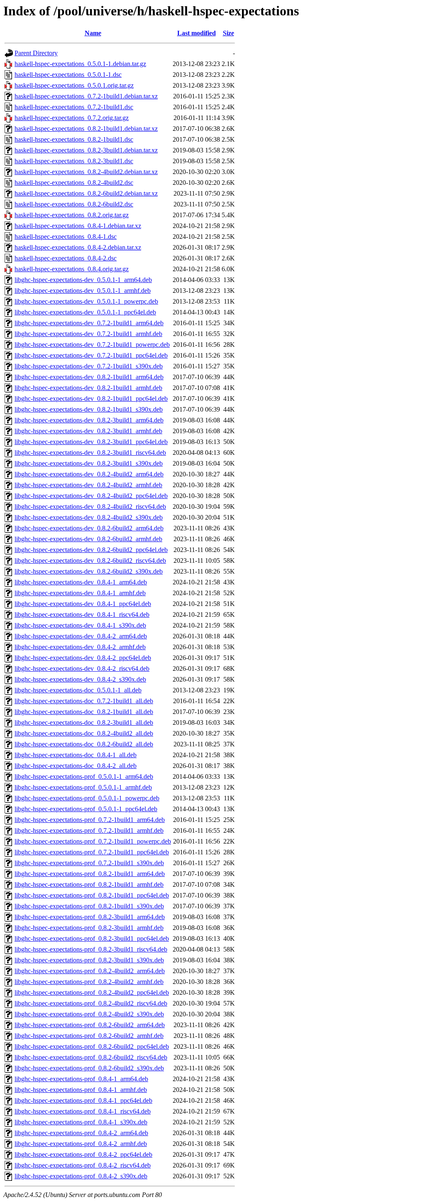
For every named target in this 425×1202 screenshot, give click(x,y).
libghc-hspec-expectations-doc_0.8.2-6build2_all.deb (84, 744)
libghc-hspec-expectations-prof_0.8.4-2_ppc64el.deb (83, 1154)
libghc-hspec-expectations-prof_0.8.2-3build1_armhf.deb (89, 927)
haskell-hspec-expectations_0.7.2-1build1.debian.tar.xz (86, 96)
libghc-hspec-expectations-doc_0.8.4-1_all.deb (76, 754)
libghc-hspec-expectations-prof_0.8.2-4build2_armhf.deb (89, 981)
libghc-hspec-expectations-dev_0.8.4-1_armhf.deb (80, 592)
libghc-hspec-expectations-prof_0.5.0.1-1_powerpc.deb (87, 798)
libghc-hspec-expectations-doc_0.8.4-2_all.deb (76, 765)
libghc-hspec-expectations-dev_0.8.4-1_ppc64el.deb (83, 603)
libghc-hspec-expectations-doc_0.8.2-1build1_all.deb (84, 711)
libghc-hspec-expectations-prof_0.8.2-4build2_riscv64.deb (91, 1003)
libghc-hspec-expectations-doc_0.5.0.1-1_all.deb (78, 690)
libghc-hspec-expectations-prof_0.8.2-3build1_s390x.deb (89, 960)
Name (93, 33)
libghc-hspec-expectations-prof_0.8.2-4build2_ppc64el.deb (92, 992)
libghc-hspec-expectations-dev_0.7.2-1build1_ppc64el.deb (91, 355)
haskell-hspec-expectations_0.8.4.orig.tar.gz (72, 268)
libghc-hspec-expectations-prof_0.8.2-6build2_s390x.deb (89, 1068)
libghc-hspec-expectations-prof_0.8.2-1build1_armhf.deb (89, 884)
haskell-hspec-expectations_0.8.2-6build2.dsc (74, 204)
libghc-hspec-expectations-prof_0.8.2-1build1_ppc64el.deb (92, 895)
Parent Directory (36, 52)
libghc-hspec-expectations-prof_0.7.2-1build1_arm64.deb (90, 819)
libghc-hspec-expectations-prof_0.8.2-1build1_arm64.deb (90, 873)
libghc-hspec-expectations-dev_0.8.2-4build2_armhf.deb (88, 484)
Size (228, 33)
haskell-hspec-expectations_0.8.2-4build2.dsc (74, 182)
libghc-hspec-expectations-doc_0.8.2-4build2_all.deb (84, 733)
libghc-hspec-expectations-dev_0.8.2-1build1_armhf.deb (88, 387)
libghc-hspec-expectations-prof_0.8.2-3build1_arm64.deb (90, 916)
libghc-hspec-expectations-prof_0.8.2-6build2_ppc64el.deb (92, 1046)
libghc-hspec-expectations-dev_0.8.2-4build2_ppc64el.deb (91, 495)
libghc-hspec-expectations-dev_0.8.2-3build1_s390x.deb (89, 463)
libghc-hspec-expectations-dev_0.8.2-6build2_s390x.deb (89, 571)
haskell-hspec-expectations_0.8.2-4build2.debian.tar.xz (86, 171)
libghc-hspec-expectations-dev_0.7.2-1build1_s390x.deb (89, 366)
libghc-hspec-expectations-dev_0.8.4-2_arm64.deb (81, 636)
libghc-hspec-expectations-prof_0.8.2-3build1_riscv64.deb (91, 949)
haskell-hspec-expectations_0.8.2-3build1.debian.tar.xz (86, 150)
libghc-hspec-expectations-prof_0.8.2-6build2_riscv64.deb (91, 1057)
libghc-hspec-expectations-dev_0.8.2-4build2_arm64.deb (89, 474)
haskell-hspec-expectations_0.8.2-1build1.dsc (74, 139)
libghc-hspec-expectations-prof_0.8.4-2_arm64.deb (81, 1132)
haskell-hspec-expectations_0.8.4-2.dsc (66, 258)
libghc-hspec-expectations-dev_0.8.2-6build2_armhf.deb (88, 538)
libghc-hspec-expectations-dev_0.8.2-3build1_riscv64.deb (90, 452)
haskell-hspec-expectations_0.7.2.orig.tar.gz (72, 117)
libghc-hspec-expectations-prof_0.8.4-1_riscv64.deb (83, 1111)
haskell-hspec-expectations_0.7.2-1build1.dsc (74, 106)
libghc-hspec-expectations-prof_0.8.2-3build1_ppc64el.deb (92, 938)
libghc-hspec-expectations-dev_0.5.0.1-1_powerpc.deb (86, 301)
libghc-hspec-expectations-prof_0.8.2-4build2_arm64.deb (90, 970)
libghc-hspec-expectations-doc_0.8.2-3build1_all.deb (84, 722)
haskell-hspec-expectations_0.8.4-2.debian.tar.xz (78, 247)
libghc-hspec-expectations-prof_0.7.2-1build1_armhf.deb (89, 830)
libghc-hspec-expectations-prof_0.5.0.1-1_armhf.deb (83, 787)
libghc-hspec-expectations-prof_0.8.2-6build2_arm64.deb (90, 1024)
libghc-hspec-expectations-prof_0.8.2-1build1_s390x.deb (89, 906)
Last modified (196, 33)
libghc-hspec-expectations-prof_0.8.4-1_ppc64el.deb (83, 1100)
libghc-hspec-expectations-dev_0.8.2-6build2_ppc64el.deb (91, 549)
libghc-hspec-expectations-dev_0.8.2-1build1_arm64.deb (89, 376)
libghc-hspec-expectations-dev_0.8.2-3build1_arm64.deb (89, 420)
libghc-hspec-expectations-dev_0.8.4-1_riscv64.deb (82, 614)
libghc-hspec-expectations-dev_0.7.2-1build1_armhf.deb (88, 333)
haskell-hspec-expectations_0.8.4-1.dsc (66, 236)
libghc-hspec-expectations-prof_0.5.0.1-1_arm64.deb (84, 776)
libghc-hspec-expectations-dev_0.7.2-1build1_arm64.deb (89, 322)
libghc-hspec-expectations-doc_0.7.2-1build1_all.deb (84, 700)
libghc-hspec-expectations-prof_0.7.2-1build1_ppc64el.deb (92, 852)
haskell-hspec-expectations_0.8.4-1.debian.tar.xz (78, 225)
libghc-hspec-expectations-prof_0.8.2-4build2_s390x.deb (89, 1014)
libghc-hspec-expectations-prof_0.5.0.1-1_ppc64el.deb (86, 808)
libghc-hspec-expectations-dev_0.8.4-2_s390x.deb (80, 679)
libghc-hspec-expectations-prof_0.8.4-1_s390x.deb (81, 1122)
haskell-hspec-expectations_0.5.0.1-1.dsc (68, 74)
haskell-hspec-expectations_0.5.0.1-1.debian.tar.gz (80, 63)
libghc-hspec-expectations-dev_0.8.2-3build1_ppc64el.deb (91, 441)
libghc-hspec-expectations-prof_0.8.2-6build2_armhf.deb (89, 1035)
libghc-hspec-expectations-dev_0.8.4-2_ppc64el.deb (83, 657)
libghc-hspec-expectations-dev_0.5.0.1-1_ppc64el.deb (85, 312)
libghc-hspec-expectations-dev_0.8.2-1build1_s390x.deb (89, 409)
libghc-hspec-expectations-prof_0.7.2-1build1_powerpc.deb (93, 841)
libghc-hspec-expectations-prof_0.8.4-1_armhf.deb (81, 1089)
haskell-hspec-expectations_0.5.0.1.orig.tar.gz (74, 85)
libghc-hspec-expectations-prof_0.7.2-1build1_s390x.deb (89, 862)
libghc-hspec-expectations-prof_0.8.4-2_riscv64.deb (83, 1165)
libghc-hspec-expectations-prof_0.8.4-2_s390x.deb (81, 1176)
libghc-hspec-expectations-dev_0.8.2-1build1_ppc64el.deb (91, 398)
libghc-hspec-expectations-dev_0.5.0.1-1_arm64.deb (83, 279)
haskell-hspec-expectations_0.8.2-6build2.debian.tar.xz (86, 193)
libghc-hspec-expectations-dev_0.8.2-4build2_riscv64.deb (90, 506)
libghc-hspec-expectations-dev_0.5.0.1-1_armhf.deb (83, 290)
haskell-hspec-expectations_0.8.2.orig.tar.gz (72, 214)
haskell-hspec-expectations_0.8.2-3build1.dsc (74, 160)
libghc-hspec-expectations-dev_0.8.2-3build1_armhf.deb (88, 430)
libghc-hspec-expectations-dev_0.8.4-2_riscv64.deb (82, 668)
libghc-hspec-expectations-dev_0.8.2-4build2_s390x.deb (89, 517)
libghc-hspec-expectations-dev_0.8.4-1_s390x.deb (80, 625)
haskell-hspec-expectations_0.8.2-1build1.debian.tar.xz (86, 128)
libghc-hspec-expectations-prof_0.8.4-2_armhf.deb (81, 1143)
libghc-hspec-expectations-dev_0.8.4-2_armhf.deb (80, 646)
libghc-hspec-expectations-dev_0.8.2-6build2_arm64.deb (89, 528)
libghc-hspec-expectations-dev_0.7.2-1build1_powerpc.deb (92, 344)
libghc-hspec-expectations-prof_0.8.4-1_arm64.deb (81, 1078)
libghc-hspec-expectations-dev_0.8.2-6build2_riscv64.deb (90, 560)
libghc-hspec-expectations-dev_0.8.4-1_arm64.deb (81, 582)
